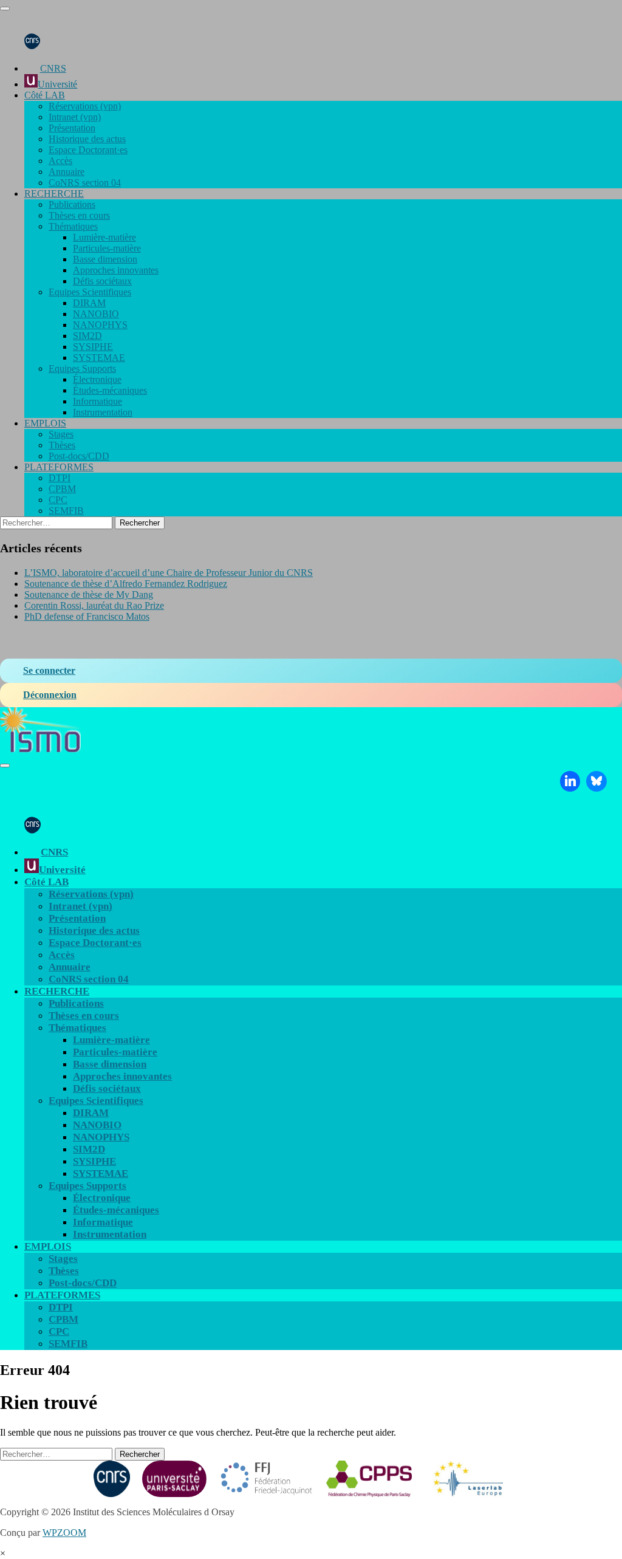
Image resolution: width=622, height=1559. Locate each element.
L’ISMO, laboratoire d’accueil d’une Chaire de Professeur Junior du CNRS (168, 572)
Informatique (97, 401)
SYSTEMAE (99, 357)
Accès (60, 161)
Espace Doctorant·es (88, 150)
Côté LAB (44, 95)
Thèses (62, 445)
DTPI (59, 478)
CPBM (62, 489)
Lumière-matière (104, 237)
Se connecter (49, 670)
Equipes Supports (82, 368)
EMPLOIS (45, 423)
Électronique (97, 379)
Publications (72, 204)
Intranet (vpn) (75, 117)
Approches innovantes (116, 270)
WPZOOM (64, 1532)
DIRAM (89, 303)
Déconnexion (50, 695)
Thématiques (73, 226)
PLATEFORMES (59, 467)
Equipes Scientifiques (90, 292)
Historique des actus (87, 139)
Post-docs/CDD (79, 456)
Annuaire (66, 171)
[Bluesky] (596, 781)
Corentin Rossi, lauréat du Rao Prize (94, 605)
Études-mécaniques (110, 390)
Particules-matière (107, 248)
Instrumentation (102, 412)
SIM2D (87, 336)
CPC (58, 500)
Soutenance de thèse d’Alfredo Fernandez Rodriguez (125, 583)
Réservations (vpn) (85, 106)
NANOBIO (96, 314)
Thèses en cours (79, 215)
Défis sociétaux (102, 281)
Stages (61, 434)
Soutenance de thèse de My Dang (88, 594)
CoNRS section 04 (85, 182)
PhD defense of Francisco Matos (86, 616)
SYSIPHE (93, 346)
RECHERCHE (54, 193)
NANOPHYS (100, 325)
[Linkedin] (570, 781)
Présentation (72, 128)
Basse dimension (105, 259)
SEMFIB (66, 510)
